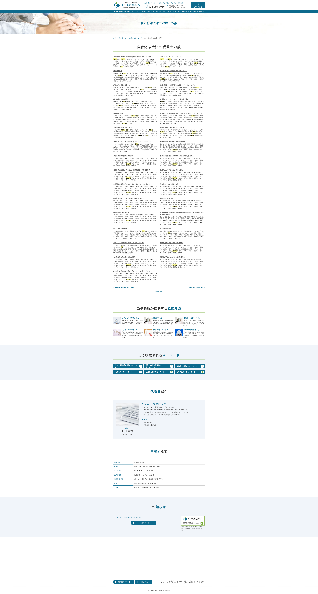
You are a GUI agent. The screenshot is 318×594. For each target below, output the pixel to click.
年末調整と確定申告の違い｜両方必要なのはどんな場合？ (131, 184)
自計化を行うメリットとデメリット (171, 57)
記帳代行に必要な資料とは (121, 85)
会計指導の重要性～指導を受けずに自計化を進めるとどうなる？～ (134, 57)
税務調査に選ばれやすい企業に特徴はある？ (174, 142)
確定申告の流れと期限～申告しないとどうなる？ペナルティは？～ (181, 113)
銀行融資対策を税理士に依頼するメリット (173, 71)
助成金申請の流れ (165, 229)
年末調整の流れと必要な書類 (169, 184)
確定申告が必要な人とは (121, 212)
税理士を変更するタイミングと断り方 (172, 127)
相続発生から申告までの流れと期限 (171, 170)
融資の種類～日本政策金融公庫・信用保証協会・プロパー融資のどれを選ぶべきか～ (182, 213)
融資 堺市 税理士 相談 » (197, 287)
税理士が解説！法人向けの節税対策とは (172, 257)
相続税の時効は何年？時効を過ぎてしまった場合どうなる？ (132, 271)
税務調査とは (117, 71)
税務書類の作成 (118, 113)
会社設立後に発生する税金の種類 (124, 257)
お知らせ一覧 (144, 523)
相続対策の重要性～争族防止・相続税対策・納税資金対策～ (132, 170)
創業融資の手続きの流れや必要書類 (171, 243)
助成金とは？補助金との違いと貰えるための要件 (128, 243)
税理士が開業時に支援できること (124, 127)
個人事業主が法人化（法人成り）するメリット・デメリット (132, 142)
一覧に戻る (159, 291)
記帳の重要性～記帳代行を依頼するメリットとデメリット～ (179, 85)
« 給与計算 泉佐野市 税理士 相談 (123, 287)
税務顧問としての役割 (120, 99)
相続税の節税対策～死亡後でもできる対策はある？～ (177, 156)
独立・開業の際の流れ (120, 229)
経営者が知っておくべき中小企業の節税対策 (174, 99)
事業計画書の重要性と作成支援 (123, 156)
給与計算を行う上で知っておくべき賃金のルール (128, 198)
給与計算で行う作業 (166, 198)
